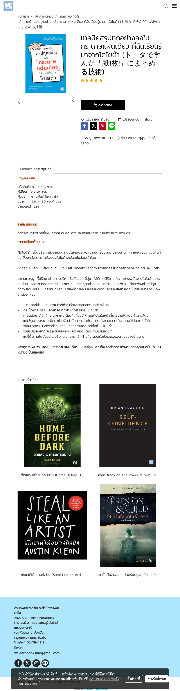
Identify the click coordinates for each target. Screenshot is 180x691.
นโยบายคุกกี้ (32, 683)
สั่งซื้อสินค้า (104, 105)
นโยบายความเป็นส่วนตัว (104, 679)
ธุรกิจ (85, 143)
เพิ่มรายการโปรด (97, 119)
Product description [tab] (35, 168)
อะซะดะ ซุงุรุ (39, 191)
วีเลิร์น (154, 137)
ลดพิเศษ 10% (104, 137)
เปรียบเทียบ (130, 119)
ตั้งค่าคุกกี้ (134, 679)
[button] (164, 6)
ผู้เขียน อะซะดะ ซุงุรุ (131, 137)
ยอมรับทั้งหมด (157, 679)
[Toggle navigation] (174, 6)
